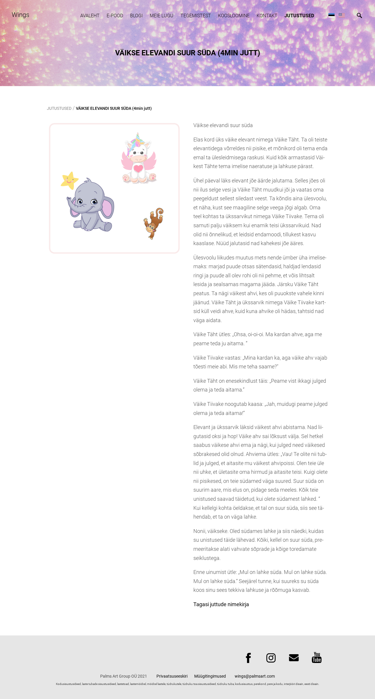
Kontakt (267, 15)
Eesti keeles (331, 15)
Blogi (136, 15)
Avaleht (90, 15)
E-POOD (115, 15)
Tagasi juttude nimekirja (221, 604)
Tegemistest (195, 15)
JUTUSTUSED (299, 15)
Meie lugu (161, 15)
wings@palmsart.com (255, 676)
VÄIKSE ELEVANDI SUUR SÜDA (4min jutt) (114, 108)
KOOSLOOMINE (234, 15)
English (341, 15)
